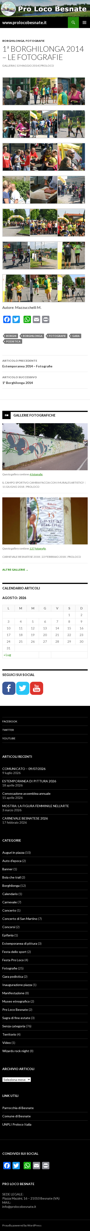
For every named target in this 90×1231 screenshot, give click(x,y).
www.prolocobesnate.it (24, 22)
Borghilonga (13, 40)
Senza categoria (13, 1026)
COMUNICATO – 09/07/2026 (23, 769)
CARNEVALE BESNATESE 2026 (25, 818)
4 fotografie (36, 474)
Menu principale (84, 22)
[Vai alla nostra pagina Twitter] (23, 688)
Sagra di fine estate (16, 1018)
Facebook (9, 721)
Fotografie (35, 40)
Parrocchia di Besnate (18, 1108)
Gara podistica (12, 976)
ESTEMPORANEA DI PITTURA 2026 (29, 781)
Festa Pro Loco (13, 960)
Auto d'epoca (11, 861)
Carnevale (9, 902)
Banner (7, 869)
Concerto (9, 910)
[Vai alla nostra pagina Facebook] (9, 688)
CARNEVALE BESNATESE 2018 (21, 556)
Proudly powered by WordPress (22, 1225)
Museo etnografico (16, 1001)
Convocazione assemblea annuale (26, 793)
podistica (13, 341)
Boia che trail (11, 877)
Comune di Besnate (16, 1116)
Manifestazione (13, 993)
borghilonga (32, 335)
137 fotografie (38, 548)
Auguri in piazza (13, 852)
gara (76, 335)
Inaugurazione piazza (17, 985)
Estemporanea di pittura (19, 943)
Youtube (8, 738)
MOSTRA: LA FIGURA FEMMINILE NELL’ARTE (35, 806)
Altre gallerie (15, 569)
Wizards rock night (15, 1051)
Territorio (9, 1034)
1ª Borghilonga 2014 (19, 380)
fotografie (57, 335)
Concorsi (8, 927)
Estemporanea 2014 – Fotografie (27, 363)
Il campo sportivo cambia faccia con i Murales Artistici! (43, 482)
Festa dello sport (14, 952)
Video (6, 1043)
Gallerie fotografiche (34, 415)
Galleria (8, 65)
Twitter (8, 730)
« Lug (7, 655)
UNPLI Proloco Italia (16, 1124)
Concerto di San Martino (19, 919)
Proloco (47, 65)
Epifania (8, 935)
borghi (11, 335)
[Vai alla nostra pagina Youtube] (36, 688)
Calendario (10, 894)
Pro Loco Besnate (15, 1009)
